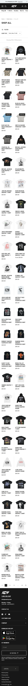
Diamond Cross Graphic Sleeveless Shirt (20, 343)
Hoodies (16, 10)
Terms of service (5, 677)
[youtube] (9, 614)
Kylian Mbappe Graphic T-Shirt (20, 169)
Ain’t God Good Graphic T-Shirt (20, 385)
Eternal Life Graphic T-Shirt (20, 276)
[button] (25, 6)
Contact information (6, 681)
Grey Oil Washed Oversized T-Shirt (20, 125)
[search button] (5, 6)
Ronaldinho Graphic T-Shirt (20, 555)
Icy (8, 684)
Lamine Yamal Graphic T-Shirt (6, 212)
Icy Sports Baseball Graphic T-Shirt (7, 449)
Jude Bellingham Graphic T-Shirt (6, 191)
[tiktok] (5, 614)
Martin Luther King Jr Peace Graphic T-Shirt (20, 576)
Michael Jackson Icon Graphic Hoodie (20, 148)
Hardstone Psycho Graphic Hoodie (20, 407)
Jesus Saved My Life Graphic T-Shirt (6, 407)
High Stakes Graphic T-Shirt (6, 428)
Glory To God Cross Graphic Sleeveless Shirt (7, 364)
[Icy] (14, 6)
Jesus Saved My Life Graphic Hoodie (6, 471)
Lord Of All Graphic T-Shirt (6, 492)
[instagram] (2, 614)
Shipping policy (5, 679)
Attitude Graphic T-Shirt (20, 428)
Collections (9, 19)
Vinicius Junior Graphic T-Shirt (20, 212)
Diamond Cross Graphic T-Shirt (6, 512)
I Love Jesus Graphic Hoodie (19, 470)
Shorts (22, 10)
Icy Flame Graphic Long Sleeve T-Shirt (20, 59)
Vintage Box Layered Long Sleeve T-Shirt (6, 105)
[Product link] (7, 54)
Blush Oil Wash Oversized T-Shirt (20, 104)
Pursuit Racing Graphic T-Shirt (20, 492)
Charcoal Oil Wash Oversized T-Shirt (7, 148)
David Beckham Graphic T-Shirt (20, 191)
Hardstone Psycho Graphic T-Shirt (20, 449)
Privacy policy (5, 675)
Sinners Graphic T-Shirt (7, 385)
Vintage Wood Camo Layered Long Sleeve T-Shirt (6, 82)
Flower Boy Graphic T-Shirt (6, 555)
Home (3, 19)
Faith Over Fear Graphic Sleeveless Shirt (7, 321)
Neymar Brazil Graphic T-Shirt (6, 575)
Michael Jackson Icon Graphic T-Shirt (7, 170)
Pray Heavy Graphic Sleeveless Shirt (20, 321)
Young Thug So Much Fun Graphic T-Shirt (20, 534)
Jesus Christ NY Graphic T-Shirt (20, 254)
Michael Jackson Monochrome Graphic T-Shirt (7, 277)
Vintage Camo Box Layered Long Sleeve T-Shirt (20, 81)
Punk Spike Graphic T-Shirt (20, 512)
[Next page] (26, 585)
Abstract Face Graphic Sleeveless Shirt (20, 299)
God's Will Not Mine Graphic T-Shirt (6, 255)
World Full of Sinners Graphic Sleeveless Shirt (20, 364)
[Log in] (22, 6)
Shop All (3, 10)
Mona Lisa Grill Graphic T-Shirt (6, 533)
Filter (6, 29)
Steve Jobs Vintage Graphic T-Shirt (7, 59)
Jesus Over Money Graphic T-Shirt (7, 232)
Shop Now (20, 1)
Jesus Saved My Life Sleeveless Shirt (6, 299)
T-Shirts (9, 10)
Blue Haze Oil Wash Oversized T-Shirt (7, 126)
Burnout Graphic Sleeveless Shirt (7, 342)
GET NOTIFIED (13, 653)
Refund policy (5, 672)
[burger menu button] (2, 6)
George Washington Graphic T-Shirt (20, 233)
